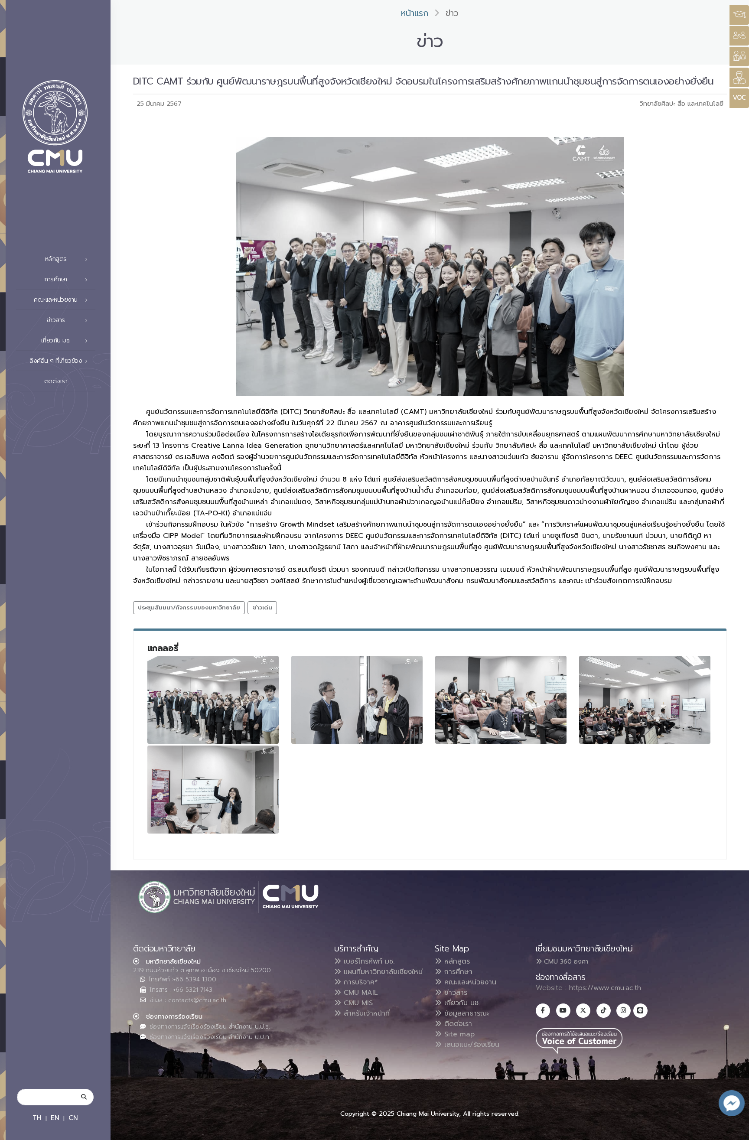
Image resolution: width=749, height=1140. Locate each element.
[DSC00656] (645, 700)
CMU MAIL (359, 992)
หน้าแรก (414, 13)
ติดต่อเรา (56, 381)
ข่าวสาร (454, 992)
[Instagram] (623, 1010)
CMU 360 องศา (565, 961)
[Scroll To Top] (734, 1130)
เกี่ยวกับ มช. (461, 1003)
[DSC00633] (213, 700)
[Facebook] (543, 1010)
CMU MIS (357, 1003)
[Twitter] (583, 1010)
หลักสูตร (456, 961)
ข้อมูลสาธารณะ (465, 1013)
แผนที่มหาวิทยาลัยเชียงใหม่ (382, 972)
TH (37, 1118)
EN (55, 1118)
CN (73, 1118)
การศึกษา (457, 972)
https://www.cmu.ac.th (605, 988)
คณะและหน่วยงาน (469, 982)
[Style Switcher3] (739, 15)
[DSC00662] (213, 790)
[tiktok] (603, 1010)
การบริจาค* (359, 982)
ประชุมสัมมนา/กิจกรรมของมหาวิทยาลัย (189, 607)
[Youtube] (563, 1010)
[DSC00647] (501, 700)
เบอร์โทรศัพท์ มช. (367, 961)
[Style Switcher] (739, 36)
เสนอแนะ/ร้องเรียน (470, 1044)
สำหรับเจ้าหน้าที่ (365, 1013)
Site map (458, 1034)
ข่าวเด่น (262, 607)
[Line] (640, 1010)
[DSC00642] (357, 700)
